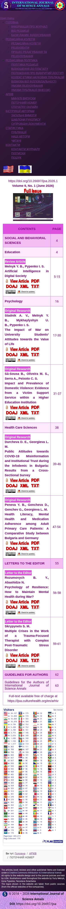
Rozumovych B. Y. (26, 577)
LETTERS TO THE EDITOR (25, 563)
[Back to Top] (59, 902)
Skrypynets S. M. (17, 626)
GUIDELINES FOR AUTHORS (26, 674)
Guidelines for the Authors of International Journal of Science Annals (27, 685)
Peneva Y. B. (15, 505)
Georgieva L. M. (36, 509)
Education (12, 252)
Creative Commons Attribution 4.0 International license (35, 872)
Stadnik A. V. (16, 315)
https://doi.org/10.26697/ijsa (36, 904)
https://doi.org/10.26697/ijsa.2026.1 (33, 181)
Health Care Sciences (21, 427)
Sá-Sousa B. (14, 374)
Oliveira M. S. (37, 374)
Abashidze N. (15, 582)
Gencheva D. (38, 505)
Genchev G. (13, 509)
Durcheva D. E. (16, 442)
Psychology (14, 301)
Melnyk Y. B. (14, 266)
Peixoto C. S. (28, 378)
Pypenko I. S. (35, 266)
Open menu (7, 18)
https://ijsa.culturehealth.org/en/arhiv (33, 701)
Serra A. (11, 378)
